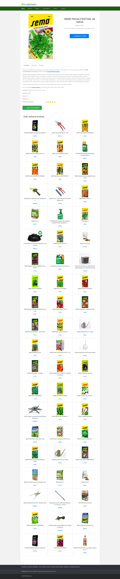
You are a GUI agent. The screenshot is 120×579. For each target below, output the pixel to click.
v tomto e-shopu (35, 87)
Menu (23, 9)
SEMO (81, 25)
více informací (33, 108)
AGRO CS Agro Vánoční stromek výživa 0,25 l (44, 571)
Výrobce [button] (63, 8)
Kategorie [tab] (41, 65)
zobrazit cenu (80, 36)
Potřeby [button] (37, 8)
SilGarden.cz (28, 576)
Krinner (31, 571)
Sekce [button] (55, 8)
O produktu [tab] (26, 65)
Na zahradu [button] (46, 8)
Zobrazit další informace (53, 71)
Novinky (30, 8)
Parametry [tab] (34, 65)
